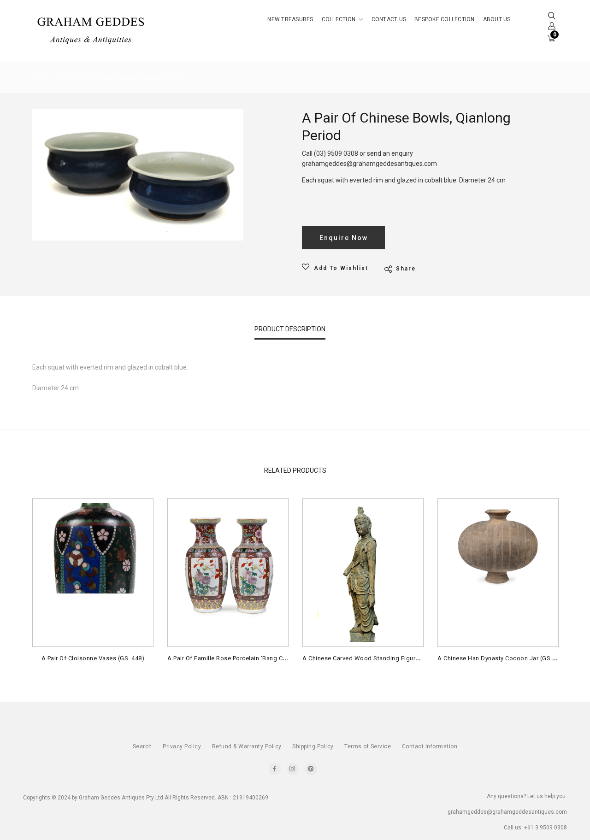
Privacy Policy (182, 746)
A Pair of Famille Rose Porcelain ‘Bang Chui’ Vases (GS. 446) (253, 658)
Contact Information (430, 746)
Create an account (502, 151)
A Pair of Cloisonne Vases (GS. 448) (93, 658)
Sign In (482, 131)
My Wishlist (489, 91)
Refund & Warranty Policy (247, 746)
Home (41, 77)
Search (142, 746)
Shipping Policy (313, 746)
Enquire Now (343, 237)
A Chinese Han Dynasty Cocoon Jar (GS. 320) (501, 658)
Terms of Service (367, 746)
